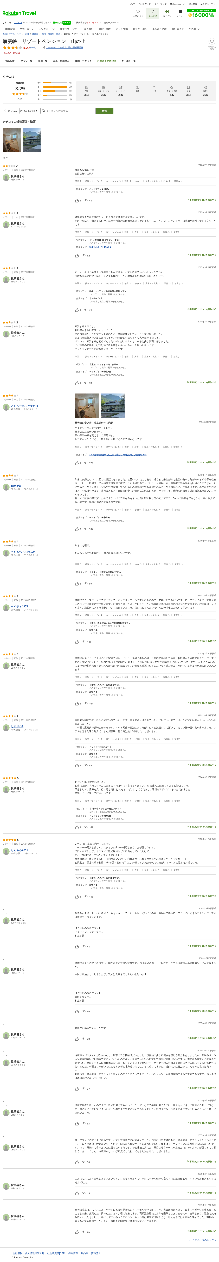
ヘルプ (132, 4)
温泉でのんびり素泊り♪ (100, 247)
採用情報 (73, 1253)
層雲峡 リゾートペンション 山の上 (44, 41)
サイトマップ (160, 4)
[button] (12, 140)
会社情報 (17, 1253)
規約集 (84, 1253)
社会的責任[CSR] (56, 1253)
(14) (61, 61)
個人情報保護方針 (34, 1253)
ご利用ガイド (144, 4)
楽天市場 (193, 4)
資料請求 (96, 1253)
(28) (106, 61)
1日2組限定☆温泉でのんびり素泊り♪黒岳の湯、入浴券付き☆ (117, 454)
